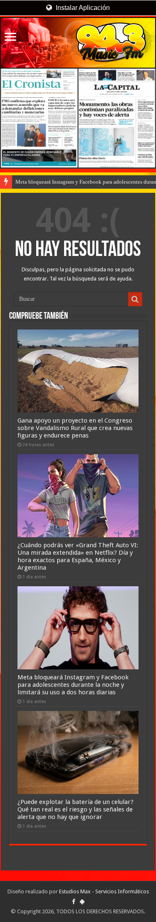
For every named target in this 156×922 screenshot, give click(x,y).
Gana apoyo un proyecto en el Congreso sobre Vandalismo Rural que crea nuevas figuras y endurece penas (75, 428)
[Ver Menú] (10, 37)
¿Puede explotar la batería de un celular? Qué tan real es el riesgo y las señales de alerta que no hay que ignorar (75, 809)
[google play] (82, 902)
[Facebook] (73, 902)
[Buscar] (135, 299)
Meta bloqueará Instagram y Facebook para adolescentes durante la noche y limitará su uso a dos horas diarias (73, 685)
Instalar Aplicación (82, 7)
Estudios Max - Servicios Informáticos (104, 891)
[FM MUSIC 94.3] (78, 43)
